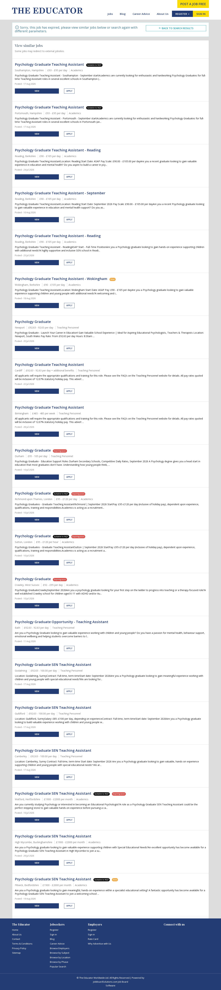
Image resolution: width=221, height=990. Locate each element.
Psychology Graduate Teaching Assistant (50, 64)
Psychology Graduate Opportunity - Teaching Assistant (61, 621)
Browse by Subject (59, 952)
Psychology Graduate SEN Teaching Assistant (53, 664)
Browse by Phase (59, 961)
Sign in (53, 934)
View (37, 90)
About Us (163, 14)
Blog (123, 14)
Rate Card (93, 939)
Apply (69, 90)
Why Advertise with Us (99, 943)
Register (54, 929)
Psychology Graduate (33, 321)
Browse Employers (59, 948)
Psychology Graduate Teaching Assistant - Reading (58, 150)
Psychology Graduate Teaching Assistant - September (60, 193)
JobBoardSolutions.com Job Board (110, 981)
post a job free (193, 4)
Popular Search (58, 966)
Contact (16, 939)
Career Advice (141, 14)
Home (15, 929)
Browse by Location (60, 957)
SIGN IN (200, 14)
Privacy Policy (19, 948)
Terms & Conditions (22, 943)
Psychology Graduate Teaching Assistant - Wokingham (61, 278)
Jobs (110, 14)
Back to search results (177, 28)
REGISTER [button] (181, 14)
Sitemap (16, 952)
